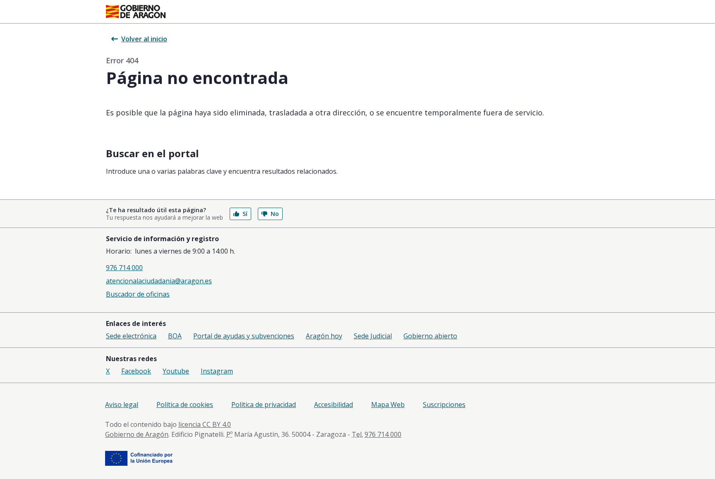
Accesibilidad (333, 404)
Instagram (217, 371)
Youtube (176, 371)
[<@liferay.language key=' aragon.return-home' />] (136, 11)
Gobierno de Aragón (136, 434)
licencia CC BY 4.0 (204, 424)
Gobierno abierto (430, 335)
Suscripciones (444, 404)
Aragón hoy (324, 335)
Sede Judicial (373, 335)
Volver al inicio (144, 38)
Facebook (136, 371)
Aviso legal (121, 404)
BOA (175, 335)
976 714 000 (124, 267)
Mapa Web (388, 404)
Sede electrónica (131, 335)
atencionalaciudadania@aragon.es (159, 280)
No (275, 214)
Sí (244, 214)
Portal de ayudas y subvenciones (243, 335)
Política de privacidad (263, 404)
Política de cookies (184, 404)
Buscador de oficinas (138, 294)
